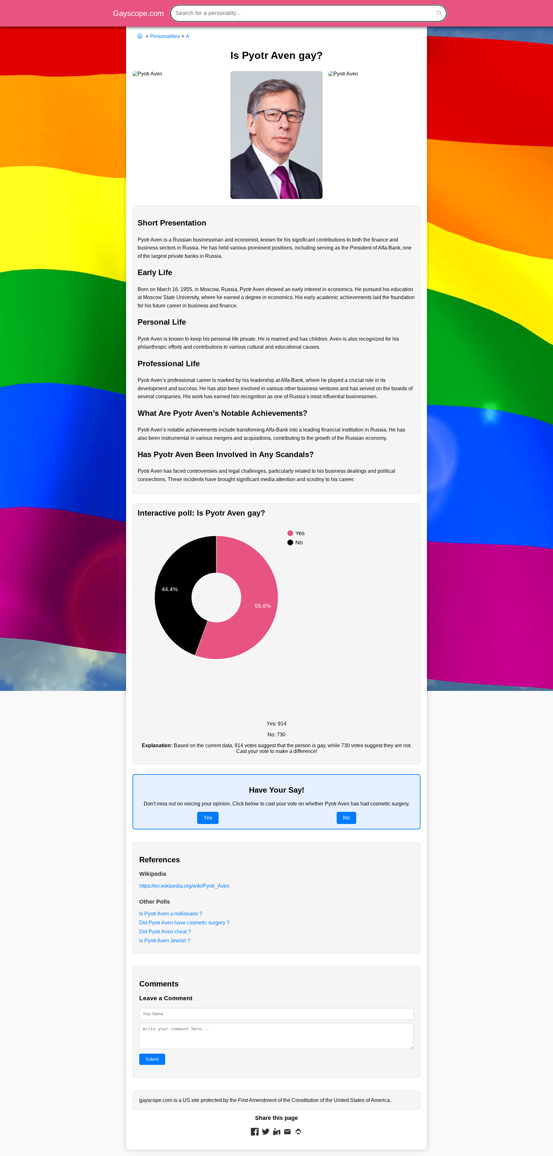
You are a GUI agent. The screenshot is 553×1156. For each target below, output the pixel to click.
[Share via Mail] (287, 1132)
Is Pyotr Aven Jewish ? (164, 940)
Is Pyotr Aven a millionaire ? (170, 913)
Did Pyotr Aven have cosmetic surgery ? (184, 922)
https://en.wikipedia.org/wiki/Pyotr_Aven (184, 886)
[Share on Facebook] (255, 1132)
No (346, 817)
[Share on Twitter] (265, 1132)
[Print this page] (298, 1132)
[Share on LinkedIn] (276, 1132)
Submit (152, 1059)
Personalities (165, 36)
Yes (208, 817)
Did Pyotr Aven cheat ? (165, 931)
